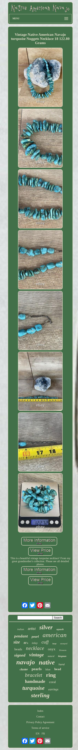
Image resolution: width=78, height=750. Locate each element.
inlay (35, 642)
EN (37, 733)
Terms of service (40, 728)
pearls (37, 669)
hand (61, 664)
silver (46, 627)
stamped (63, 643)
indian (20, 629)
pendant (21, 636)
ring (51, 675)
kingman (62, 656)
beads (18, 649)
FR (43, 733)
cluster (24, 669)
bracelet (33, 675)
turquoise (33, 688)
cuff (45, 641)
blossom (62, 650)
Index (40, 711)
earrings (53, 689)
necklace (35, 648)
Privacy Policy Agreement (40, 722)
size (16, 642)
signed (19, 655)
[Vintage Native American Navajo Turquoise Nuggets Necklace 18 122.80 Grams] (40, 77)
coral (52, 682)
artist (32, 629)
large (54, 644)
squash (60, 629)
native (47, 662)
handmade (35, 681)
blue (48, 669)
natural (51, 656)
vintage (36, 655)
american (55, 635)
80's (26, 643)
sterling (40, 695)
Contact (40, 716)
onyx (51, 649)
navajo (25, 662)
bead (57, 669)
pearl (35, 636)
